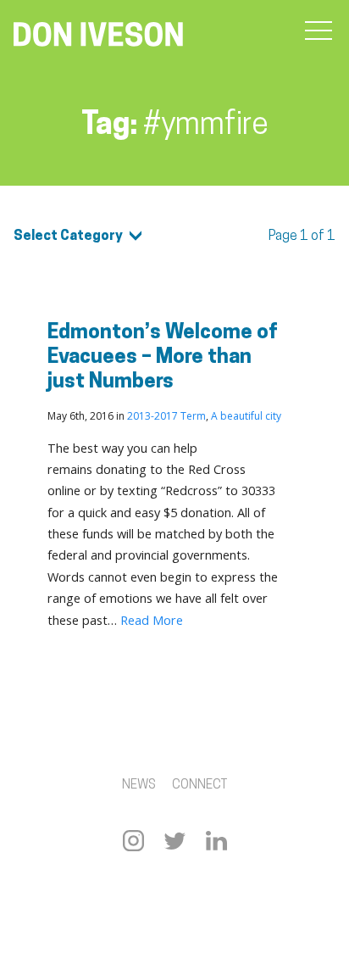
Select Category (68, 236)
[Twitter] (175, 840)
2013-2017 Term (166, 416)
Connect (199, 785)
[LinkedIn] (216, 840)
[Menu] (318, 31)
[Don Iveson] (98, 36)
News (139, 785)
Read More (151, 620)
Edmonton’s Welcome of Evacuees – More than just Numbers (162, 358)
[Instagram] (133, 840)
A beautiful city (246, 416)
